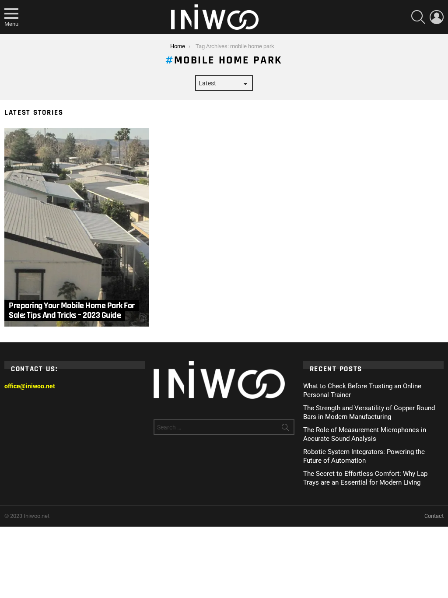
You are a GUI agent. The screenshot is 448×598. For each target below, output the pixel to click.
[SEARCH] (418, 17)
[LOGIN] (437, 17)
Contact (434, 516)
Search (285, 429)
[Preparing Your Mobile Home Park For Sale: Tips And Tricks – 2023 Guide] (76, 227)
